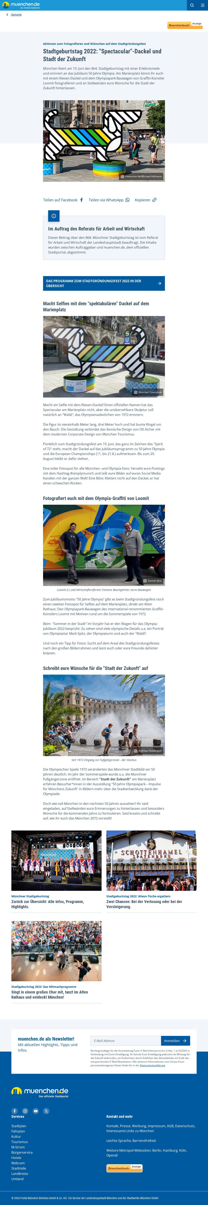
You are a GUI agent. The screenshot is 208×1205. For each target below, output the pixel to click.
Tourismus (19, 1142)
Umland (17, 1179)
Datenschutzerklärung (152, 1065)
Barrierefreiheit (144, 1140)
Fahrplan (18, 1131)
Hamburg (170, 1150)
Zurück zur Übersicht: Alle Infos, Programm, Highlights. (47, 904)
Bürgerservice (22, 1152)
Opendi (112, 1155)
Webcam (18, 1163)
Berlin (156, 1150)
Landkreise (19, 1173)
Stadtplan (18, 1126)
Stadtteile (18, 1168)
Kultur (16, 1136)
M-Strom (18, 1147)
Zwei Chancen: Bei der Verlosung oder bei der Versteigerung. (144, 904)
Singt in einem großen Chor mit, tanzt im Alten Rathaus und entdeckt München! (49, 995)
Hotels (16, 1157)
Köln (182, 1150)
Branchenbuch (185, 24)
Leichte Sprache (118, 1140)
